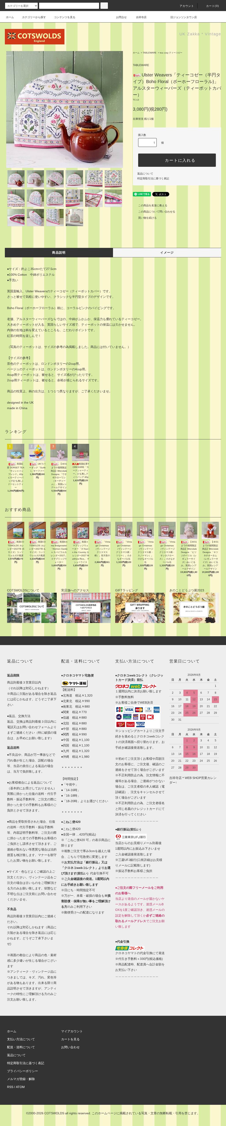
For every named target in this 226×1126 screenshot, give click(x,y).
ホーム (10, 17)
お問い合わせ (70, 1047)
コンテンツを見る (64, 17)
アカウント (187, 6)
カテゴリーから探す (34, 17)
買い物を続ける (147, 217)
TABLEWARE (149, 52)
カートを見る (70, 1039)
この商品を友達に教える (152, 205)
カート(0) (212, 6)
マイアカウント (72, 1031)
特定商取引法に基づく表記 (153, 178)
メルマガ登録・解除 (21, 1079)
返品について (145, 173)
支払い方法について (21, 1039)
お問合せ (121, 17)
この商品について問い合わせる (156, 211)
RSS (10, 1087)
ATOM (20, 1087)
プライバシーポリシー (22, 1071)
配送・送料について (21, 1047)
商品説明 (59, 252)
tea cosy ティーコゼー (171, 52)
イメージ (167, 252)
